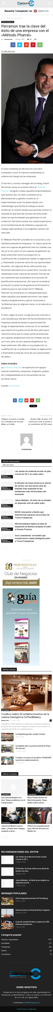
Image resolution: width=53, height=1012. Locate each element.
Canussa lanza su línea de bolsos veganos (33, 910)
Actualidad (5, 710)
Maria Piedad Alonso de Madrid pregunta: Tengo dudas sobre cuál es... (37, 800)
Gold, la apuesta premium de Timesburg (32, 898)
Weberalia (32, 1009)
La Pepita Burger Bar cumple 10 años (30, 734)
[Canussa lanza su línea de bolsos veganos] (7, 913)
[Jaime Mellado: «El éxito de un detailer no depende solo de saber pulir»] (7, 503)
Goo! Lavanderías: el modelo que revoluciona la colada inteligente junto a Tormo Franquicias (32, 538)
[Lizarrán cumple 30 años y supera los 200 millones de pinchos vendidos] (7, 925)
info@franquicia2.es (32, 1002)
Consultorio (6, 794)
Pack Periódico (22, 1009)
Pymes (4, 950)
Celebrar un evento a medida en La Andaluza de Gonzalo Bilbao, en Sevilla (12, 421)
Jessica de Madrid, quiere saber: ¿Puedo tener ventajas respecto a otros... (13, 828)
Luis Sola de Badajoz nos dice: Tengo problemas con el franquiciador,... (13, 800)
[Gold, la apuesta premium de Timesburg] (7, 901)
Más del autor (8, 465)
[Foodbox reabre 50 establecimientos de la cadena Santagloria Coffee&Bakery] (26, 693)
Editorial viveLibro (13, 367)
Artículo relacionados (11, 461)
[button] (49, 3)
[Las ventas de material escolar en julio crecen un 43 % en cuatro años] (7, 474)
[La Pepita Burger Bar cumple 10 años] (7, 737)
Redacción (5, 720)
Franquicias (5, 947)
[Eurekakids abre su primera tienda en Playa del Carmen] (7, 749)
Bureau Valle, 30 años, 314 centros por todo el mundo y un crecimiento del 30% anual (40, 421)
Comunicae (8, 39)
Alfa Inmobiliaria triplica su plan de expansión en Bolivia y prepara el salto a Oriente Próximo (33, 527)
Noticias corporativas (7, 22)
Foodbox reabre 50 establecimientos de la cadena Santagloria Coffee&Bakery (25, 716)
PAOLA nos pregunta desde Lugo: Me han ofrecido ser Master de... (38, 828)
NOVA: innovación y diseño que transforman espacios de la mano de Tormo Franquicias (32, 515)
